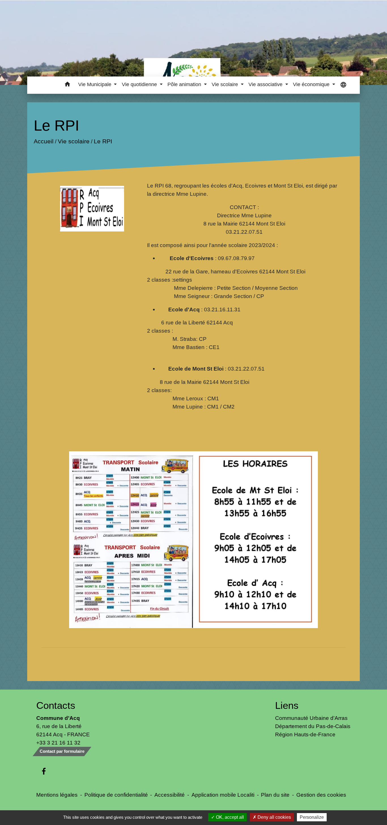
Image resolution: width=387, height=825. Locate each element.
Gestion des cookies (321, 795)
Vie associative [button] (266, 84)
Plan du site (275, 795)
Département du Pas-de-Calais (312, 726)
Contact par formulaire (62, 751)
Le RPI (102, 141)
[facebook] (44, 771)
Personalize (312, 817)
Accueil (43, 141)
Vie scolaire (73, 141)
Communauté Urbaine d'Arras (311, 718)
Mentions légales (57, 795)
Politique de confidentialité (116, 795)
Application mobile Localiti (223, 795)
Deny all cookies (273, 817)
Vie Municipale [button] (95, 84)
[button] (67, 85)
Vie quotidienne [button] (140, 84)
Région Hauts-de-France (305, 734)
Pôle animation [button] (185, 84)
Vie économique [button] (312, 84)
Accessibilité (169, 795)
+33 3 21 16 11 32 (58, 742)
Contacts (55, 705)
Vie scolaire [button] (225, 84)
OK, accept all (229, 817)
